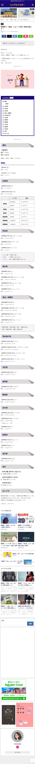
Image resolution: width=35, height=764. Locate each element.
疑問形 (5, 119)
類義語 (6, 103)
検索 (2, 620)
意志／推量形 (7, 113)
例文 (5, 131)
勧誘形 (5, 126)
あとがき (6, 133)
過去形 (5, 110)
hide (11, 97)
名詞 (2, 23)
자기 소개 (17, 752)
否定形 (5, 117)
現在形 (5, 108)
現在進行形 (6, 115)
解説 (5, 101)
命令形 (5, 124)
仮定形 (5, 129)
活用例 (5, 106)
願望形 (5, 122)
